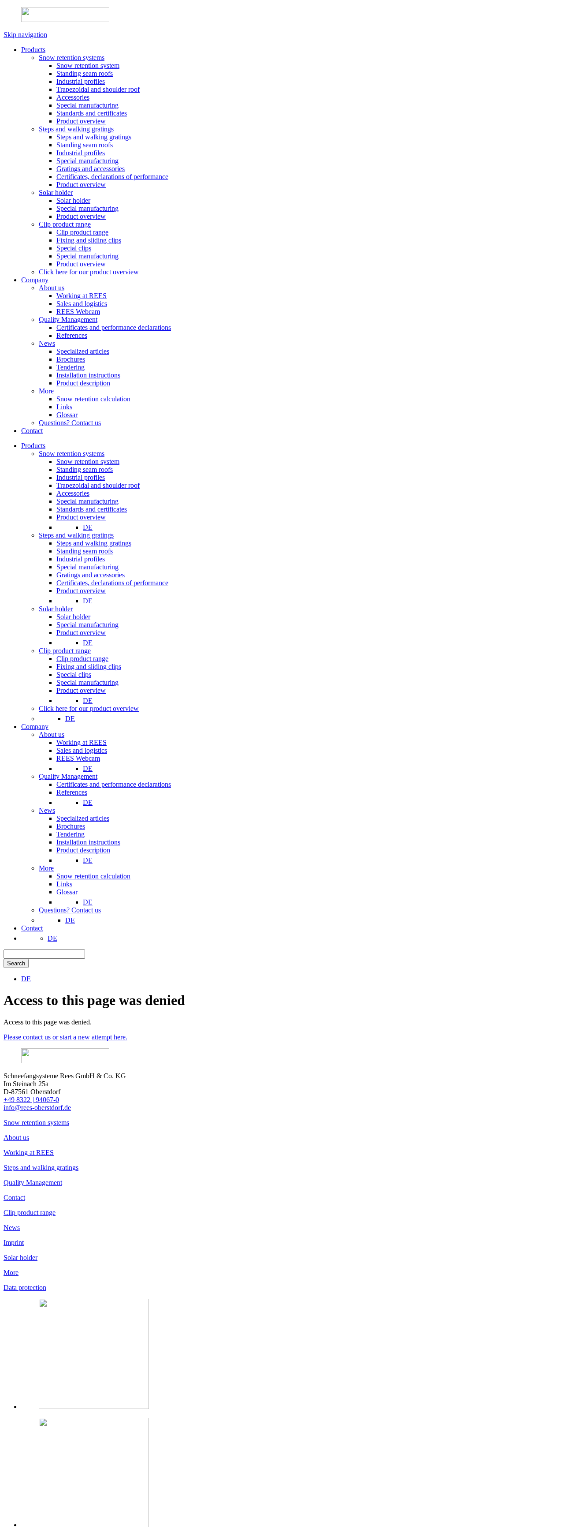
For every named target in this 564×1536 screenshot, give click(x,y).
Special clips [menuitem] (73, 674)
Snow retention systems (36, 1122)
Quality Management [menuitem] (68, 776)
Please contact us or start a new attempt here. (65, 1037)
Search (16, 963)
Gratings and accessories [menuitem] (90, 575)
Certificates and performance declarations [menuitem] (113, 784)
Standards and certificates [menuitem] (91, 509)
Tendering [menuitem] (70, 834)
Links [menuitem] (64, 884)
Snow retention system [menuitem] (87, 461)
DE (88, 527)
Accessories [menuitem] (72, 493)
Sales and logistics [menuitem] (81, 750)
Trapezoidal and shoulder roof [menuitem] (98, 485)
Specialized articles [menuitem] (82, 818)
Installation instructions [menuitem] (88, 842)
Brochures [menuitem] (70, 826)
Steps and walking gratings (41, 1167)
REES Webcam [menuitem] (78, 758)
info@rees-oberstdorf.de (37, 1107)
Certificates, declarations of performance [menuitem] (112, 583)
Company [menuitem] (34, 726)
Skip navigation (25, 34)
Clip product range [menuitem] (65, 650)
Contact (14, 1197)
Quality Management (33, 1182)
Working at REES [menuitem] (81, 742)
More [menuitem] (46, 868)
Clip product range (30, 1212)
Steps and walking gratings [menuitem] (76, 535)
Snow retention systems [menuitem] (71, 453)
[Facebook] (94, 1525)
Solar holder (20, 1257)
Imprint (14, 1242)
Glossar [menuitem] (67, 892)
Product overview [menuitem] (81, 517)
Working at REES (29, 1152)
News (12, 1227)
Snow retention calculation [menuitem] (93, 876)
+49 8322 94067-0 (31, 1099)
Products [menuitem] (33, 445)
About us (16, 1137)
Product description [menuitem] (83, 850)
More (11, 1272)
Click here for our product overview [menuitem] (89, 708)
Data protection (25, 1287)
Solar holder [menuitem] (56, 609)
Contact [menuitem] (32, 928)
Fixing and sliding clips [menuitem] (88, 666)
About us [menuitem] (51, 734)
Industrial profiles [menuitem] (80, 477)
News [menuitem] (47, 810)
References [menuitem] (71, 792)
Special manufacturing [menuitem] (87, 501)
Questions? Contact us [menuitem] (70, 910)
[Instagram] (94, 1406)
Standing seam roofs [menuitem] (84, 469)
